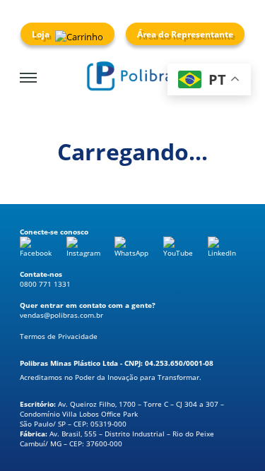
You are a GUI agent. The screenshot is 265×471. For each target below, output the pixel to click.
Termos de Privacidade (59, 336)
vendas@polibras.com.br (61, 315)
